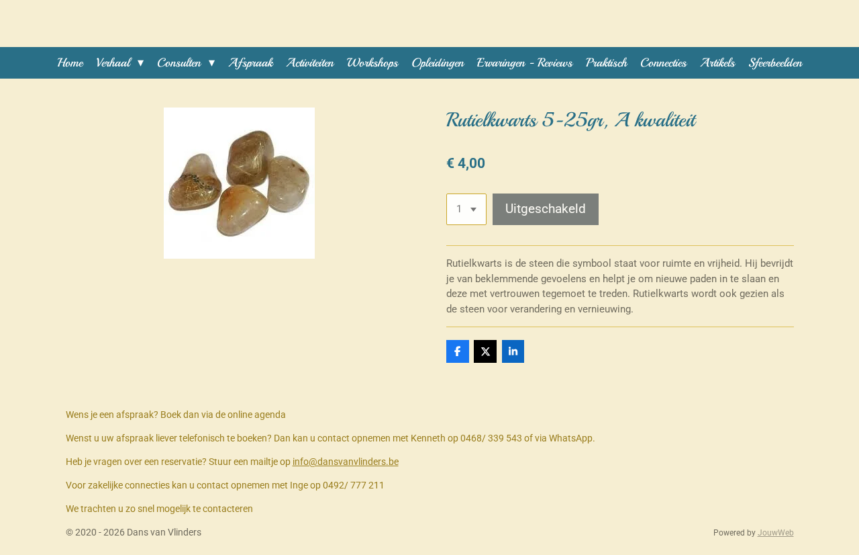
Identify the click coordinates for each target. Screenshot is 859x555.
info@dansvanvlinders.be (346, 461)
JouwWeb (776, 533)
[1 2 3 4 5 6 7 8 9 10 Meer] (466, 209)
